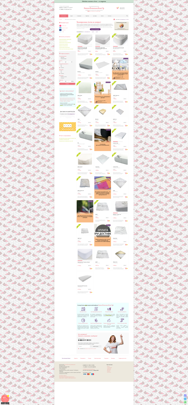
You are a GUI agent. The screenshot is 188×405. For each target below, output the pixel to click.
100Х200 (68, 100)
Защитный (62, 57)
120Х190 (71, 100)
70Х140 (67, 98)
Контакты (109, 15)
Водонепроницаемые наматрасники (65, 39)
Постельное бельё (66, 358)
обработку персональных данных (90, 348)
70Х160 (70, 98)
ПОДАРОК (5, 403)
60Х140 (64, 98)
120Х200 (61, 101)
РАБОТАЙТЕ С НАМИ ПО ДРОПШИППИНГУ (67, 378)
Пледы (89, 358)
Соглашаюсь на (88, 348)
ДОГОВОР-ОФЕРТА (63, 375)
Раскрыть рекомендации (95, 29)
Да (61, 70)
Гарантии (87, 15)
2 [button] (102, 46)
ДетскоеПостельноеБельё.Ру (94, 8)
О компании (79, 15)
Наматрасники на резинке (63, 44)
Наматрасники (97, 358)
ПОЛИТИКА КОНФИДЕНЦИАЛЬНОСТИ (66, 376)
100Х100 (64, 100)
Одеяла (76, 358)
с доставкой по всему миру (95, 11)
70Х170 (73, 98)
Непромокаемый (63, 58)
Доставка (95, 15)
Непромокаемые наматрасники (64, 47)
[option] (85, 40)
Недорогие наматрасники (63, 45)
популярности (87, 31)
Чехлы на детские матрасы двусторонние (66, 48)
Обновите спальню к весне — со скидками (94, 1)
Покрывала (82, 358)
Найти (67, 83)
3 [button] (107, 46)
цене (93, 31)
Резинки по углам (64, 76)
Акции (71, 15)
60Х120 (61, 98)
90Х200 (61, 100)
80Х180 (64, 99)
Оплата (102, 15)
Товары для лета (122, 358)
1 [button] (97, 46)
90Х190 (73, 99)
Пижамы (113, 358)
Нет (61, 66)
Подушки (106, 358)
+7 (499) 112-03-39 (65, 9)
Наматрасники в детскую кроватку (65, 42)
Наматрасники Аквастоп (63, 40)
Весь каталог (63, 15)
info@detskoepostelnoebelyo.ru (89, 369)
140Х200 (68, 101)
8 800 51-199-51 (65, 7)
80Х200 (70, 99)
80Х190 (67, 99)
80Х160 (61, 99)
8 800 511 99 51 (84, 340)
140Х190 (65, 101)
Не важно (62, 67)
